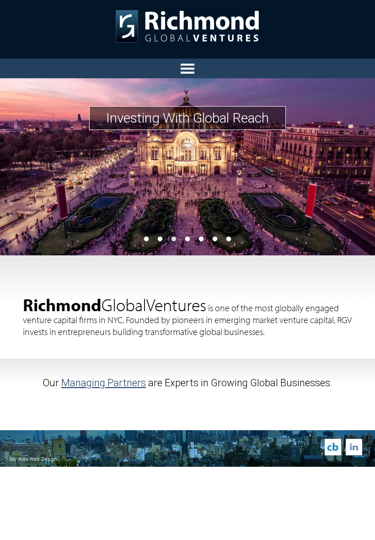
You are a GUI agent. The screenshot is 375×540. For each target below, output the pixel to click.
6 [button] (215, 239)
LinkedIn (354, 447)
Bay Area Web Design (33, 458)
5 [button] (201, 239)
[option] (187, 166)
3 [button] (173, 239)
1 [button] (146, 239)
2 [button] (160, 239)
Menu (187, 68)
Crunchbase (333, 447)
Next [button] (350, 166)
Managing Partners (103, 383)
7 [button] (228, 239)
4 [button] (187, 239)
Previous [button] (25, 166)
